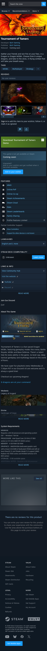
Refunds (8, 612)
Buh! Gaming (15, 43)
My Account (31, 607)
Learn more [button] (38, 257)
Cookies (8, 607)
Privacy (8, 594)
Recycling (29, 580)
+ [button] (38, 69)
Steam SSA (9, 571)
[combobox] (25, 4)
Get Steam (30, 594)
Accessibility (10, 599)
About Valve (30, 567)
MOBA (5, 69)
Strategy (29, 69)
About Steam (10, 567)
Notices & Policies (12, 603)
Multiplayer (17, 69)
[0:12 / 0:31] (23, 93)
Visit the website (9, 276)
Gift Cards (9, 584)
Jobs (27, 571)
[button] (5, 11)
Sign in (4, 121)
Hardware (29, 575)
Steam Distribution (12, 580)
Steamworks (10, 575)
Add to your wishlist (13, 172)
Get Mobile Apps (13, 643)
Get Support (30, 603)
